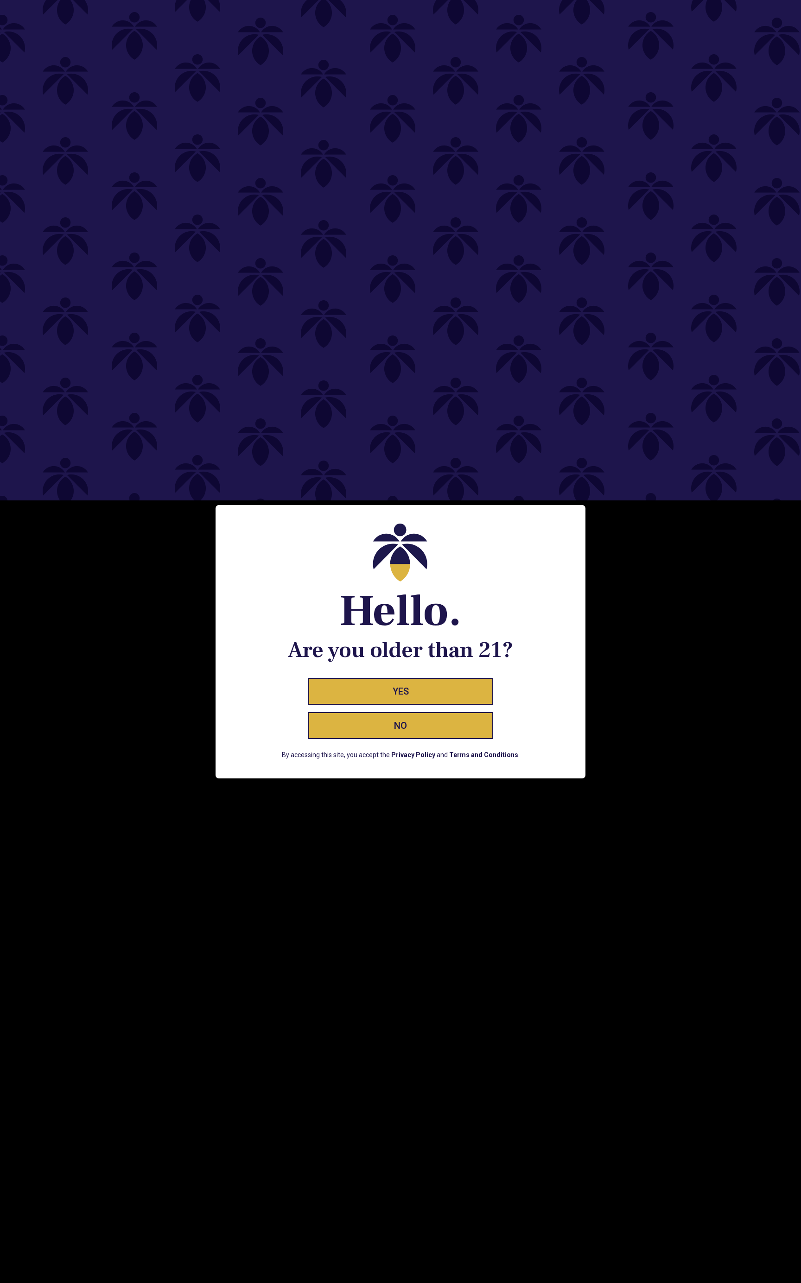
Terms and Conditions (483, 754)
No (400, 725)
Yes (401, 691)
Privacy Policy (413, 754)
